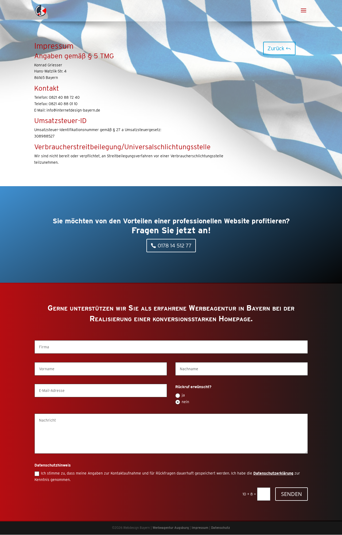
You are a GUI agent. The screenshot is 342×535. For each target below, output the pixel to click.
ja (183, 395)
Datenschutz (220, 528)
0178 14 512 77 (175, 245)
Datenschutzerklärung (273, 473)
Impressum (200, 528)
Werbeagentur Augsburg (171, 528)
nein (185, 402)
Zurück (275, 48)
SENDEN (291, 494)
